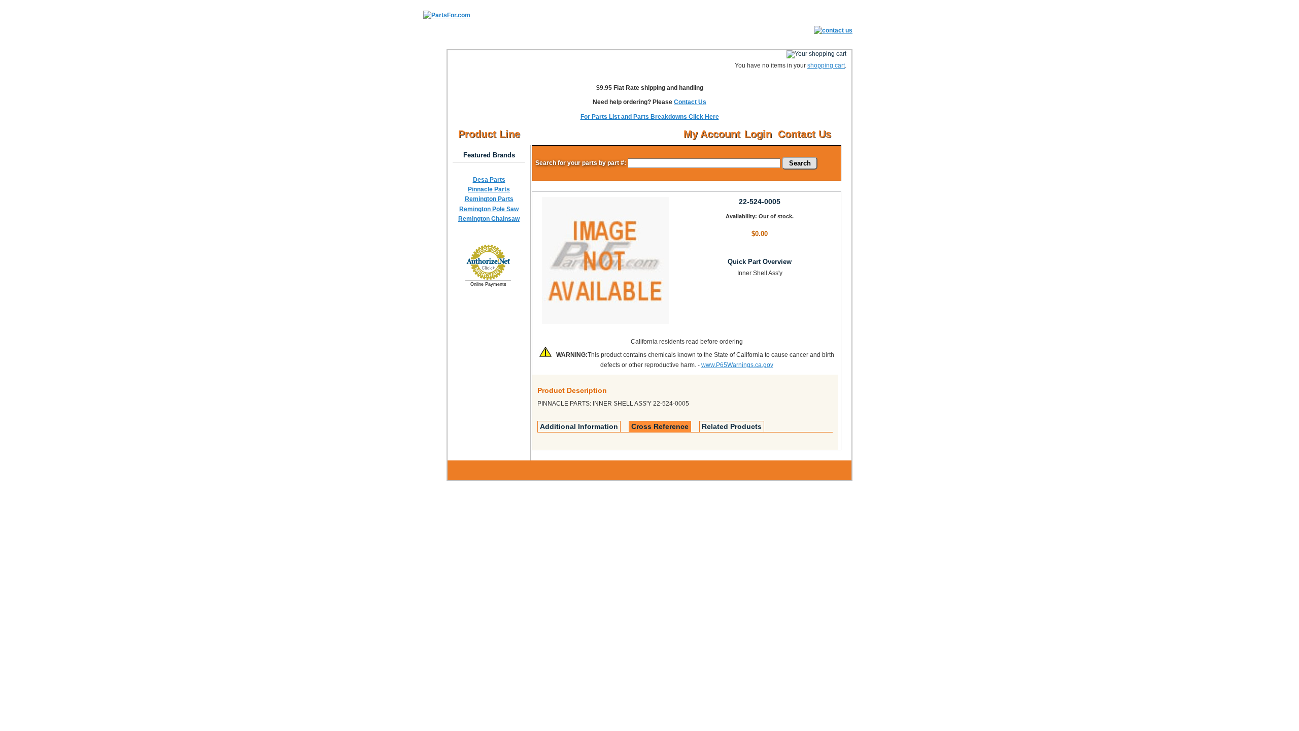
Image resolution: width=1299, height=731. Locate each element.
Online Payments (488, 284)
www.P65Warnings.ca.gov (737, 365)
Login (758, 134)
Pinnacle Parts (489, 189)
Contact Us (690, 102)
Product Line (489, 134)
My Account (711, 134)
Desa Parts (489, 179)
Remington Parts (489, 199)
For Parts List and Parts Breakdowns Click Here (649, 116)
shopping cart (826, 65)
